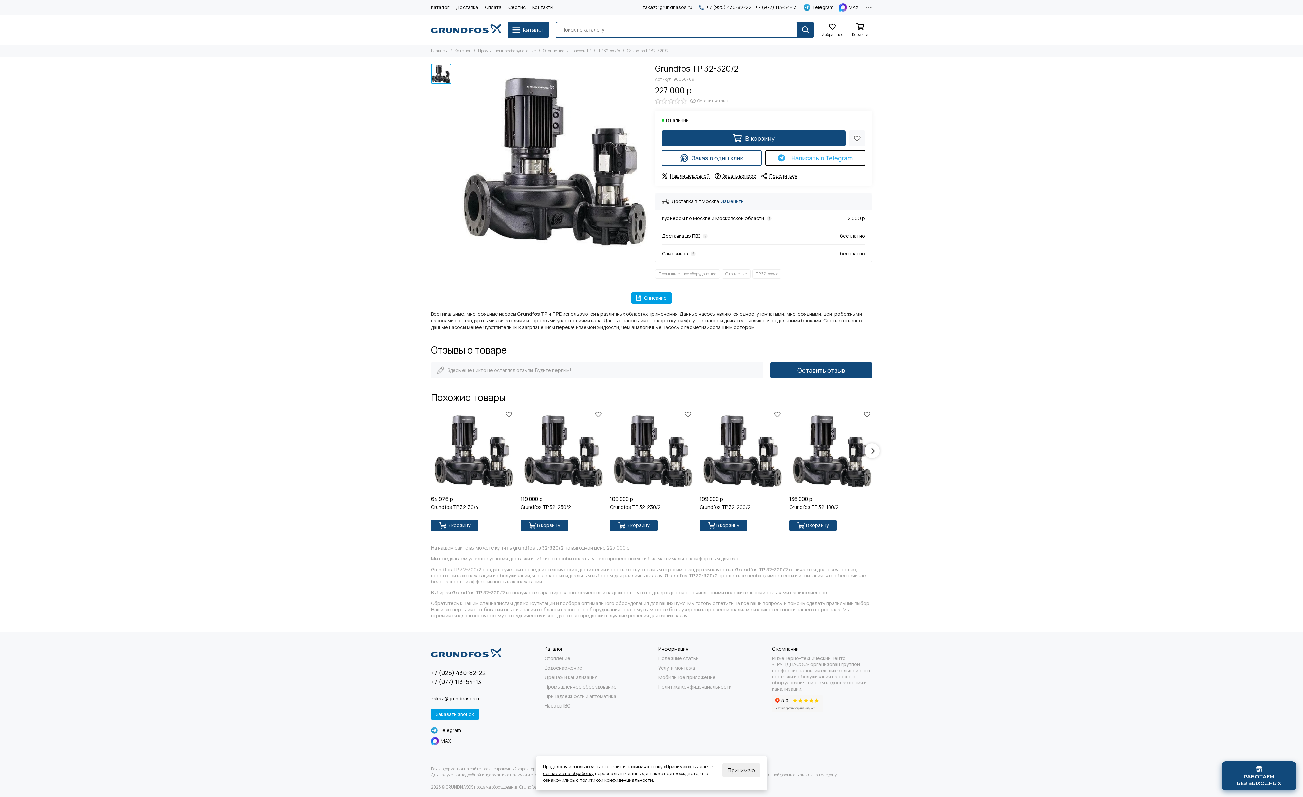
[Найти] (805, 30)
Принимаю (741, 770)
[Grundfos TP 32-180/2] (830, 451)
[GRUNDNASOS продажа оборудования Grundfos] (466, 30)
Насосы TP (581, 51)
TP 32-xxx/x (609, 51)
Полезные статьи (678, 658)
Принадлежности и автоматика (580, 696)
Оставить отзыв (821, 370)
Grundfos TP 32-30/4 (454, 507)
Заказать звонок (455, 714)
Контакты (542, 7)
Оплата (493, 7)
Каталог (440, 7)
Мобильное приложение (687, 677)
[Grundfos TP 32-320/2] (551, 160)
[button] (430, 450)
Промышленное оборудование (507, 51)
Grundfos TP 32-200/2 (725, 507)
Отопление (553, 51)
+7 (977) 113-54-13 (776, 7)
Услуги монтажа (676, 668)
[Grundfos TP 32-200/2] (741, 451)
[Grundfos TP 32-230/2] (651, 451)
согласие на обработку (568, 773)
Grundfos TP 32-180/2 (814, 507)
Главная (439, 51)
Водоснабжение (563, 668)
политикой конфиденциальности (616, 780)
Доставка (467, 7)
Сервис (517, 7)
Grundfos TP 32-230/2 (635, 507)
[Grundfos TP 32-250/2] (562, 451)
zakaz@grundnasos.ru (667, 7)
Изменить (732, 201)
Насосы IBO (557, 706)
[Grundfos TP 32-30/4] (472, 451)
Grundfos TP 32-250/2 (546, 507)
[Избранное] (857, 138)
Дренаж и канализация (571, 677)
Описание (655, 298)
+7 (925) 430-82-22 (729, 7)
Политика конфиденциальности (695, 687)
